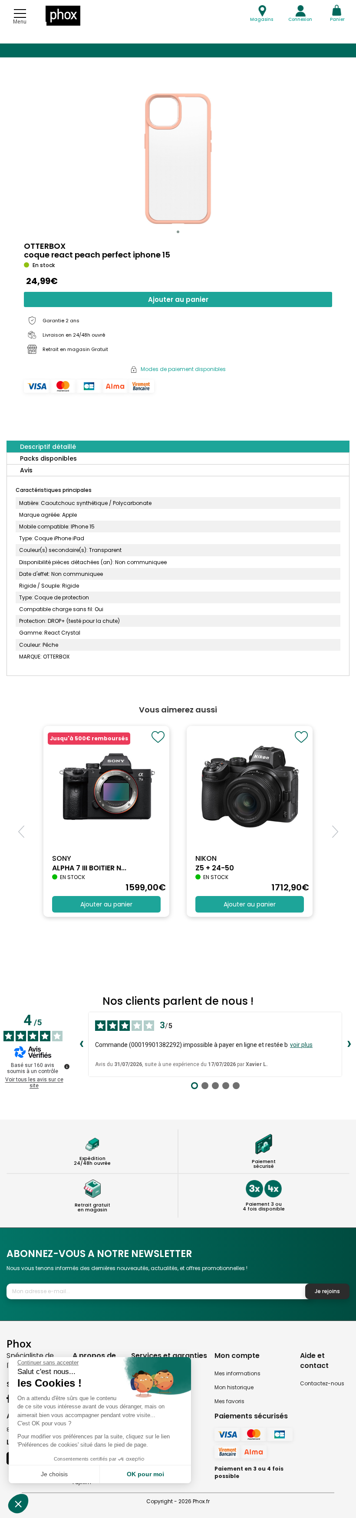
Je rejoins (327, 1291)
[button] (178, 231)
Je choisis (54, 1474)
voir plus (301, 1044)
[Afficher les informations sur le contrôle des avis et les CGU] (66, 1066)
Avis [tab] (26, 470)
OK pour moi (145, 1474)
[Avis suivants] (349, 1044)
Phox (19, 1343)
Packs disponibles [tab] (48, 458)
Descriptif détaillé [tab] (48, 446)
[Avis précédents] (81, 1044)
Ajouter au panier (178, 299)
